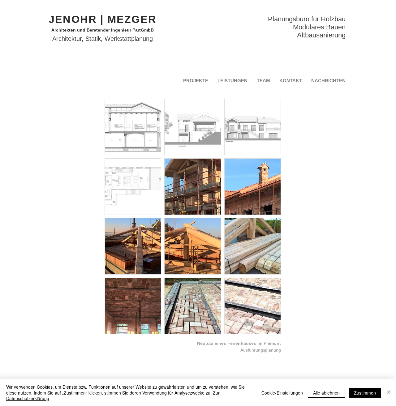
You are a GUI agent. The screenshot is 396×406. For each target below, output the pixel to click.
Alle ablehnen (326, 393)
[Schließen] (388, 392)
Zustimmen (365, 393)
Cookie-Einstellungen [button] (282, 393)
